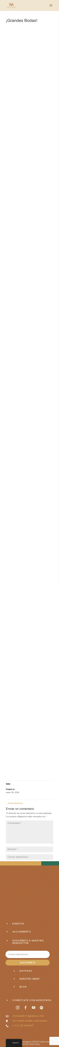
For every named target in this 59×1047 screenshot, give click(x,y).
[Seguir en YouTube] (33, 1007)
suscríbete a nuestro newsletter (28, 942)
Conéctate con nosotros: (32, 1000)
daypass (25, 970)
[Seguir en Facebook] (25, 1007)
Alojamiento (21, 931)
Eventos (18, 923)
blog (23, 986)
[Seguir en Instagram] (17, 1007)
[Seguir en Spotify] (41, 1007)
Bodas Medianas (14, 803)
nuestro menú (29, 978)
